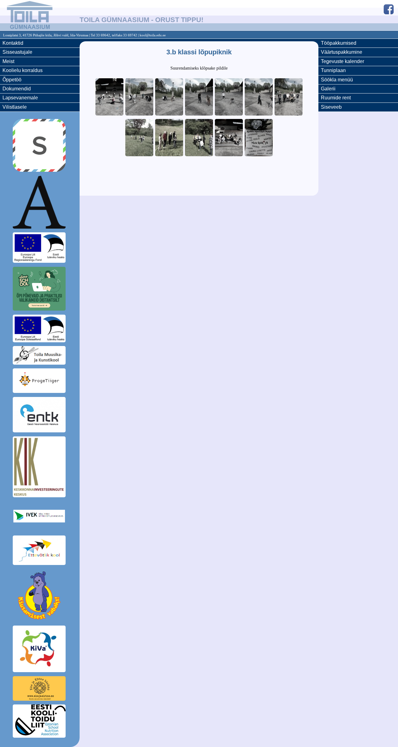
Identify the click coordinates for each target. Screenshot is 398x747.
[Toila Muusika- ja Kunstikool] (40, 356)
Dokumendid (16, 88)
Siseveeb (331, 107)
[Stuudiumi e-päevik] (40, 146)
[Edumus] (40, 290)
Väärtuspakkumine (341, 52)
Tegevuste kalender (342, 61)
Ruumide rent (336, 97)
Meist (8, 61)
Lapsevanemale (20, 97)
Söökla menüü (337, 79)
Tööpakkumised (338, 43)
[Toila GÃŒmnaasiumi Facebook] (388, 10)
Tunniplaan (333, 70)
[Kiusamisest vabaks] (40, 596)
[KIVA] (40, 650)
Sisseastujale (17, 52)
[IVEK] (40, 517)
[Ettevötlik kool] (40, 551)
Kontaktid (12, 43)
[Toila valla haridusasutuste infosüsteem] (40, 203)
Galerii (328, 88)
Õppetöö (11, 79)
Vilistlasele (14, 107)
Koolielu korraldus (22, 70)
